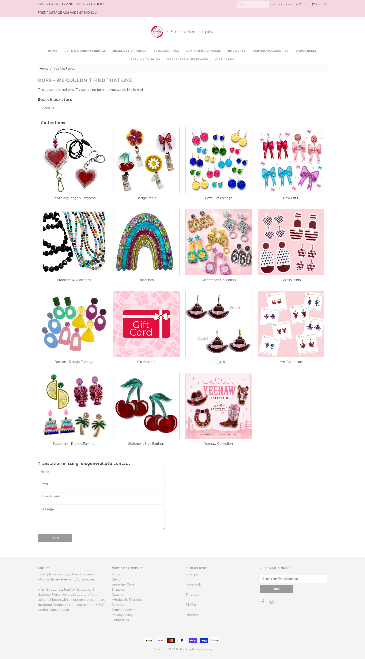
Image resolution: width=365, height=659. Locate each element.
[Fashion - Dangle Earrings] (74, 324)
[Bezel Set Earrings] (218, 160)
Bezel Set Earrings (130, 50)
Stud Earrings (166, 50)
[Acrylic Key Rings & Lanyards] (74, 160)
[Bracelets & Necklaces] (74, 242)
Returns (117, 595)
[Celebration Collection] (218, 242)
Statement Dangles (203, 50)
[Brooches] (146, 242)
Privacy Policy (122, 615)
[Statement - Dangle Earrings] (74, 406)
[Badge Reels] (146, 160)
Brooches (237, 50)
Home (52, 50)
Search (117, 579)
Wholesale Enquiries (127, 600)
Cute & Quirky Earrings (85, 50)
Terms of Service (124, 610)
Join (288, 4)
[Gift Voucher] (146, 324)
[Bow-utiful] (291, 160)
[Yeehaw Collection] (218, 406)
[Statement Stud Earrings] (146, 406)
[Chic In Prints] (291, 242)
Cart (321, 4)
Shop (116, 574)
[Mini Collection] (291, 324)
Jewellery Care (123, 584)
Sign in (277, 4)
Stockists (118, 605)
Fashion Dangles (145, 59)
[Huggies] (218, 324)
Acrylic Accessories (271, 50)
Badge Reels (306, 50)
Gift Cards (224, 59)
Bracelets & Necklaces (187, 59)
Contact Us (120, 620)
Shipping (118, 589)
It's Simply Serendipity (196, 649)
